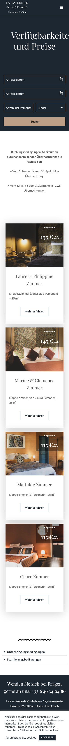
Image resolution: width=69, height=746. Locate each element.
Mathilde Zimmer (34, 484)
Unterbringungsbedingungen (26, 651)
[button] (34, 652)
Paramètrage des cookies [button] (21, 737)
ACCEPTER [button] (47, 737)
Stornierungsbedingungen (24, 659)
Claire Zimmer (34, 576)
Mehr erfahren (34, 311)
